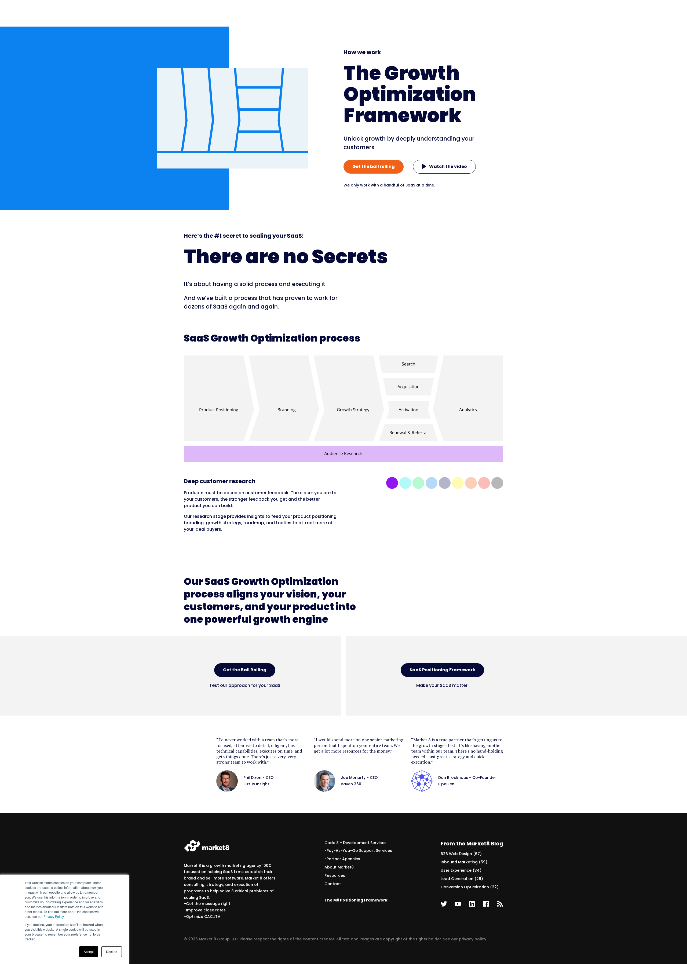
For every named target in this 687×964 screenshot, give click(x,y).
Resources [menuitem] (334, 875)
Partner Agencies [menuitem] (343, 859)
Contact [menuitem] (332, 883)
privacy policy (472, 939)
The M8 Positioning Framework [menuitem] (356, 900)
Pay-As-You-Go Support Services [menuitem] (359, 850)
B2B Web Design (461, 853)
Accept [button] (89, 951)
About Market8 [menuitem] (339, 867)
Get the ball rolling (373, 166)
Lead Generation (462, 878)
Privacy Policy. (53, 916)
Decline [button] (111, 951)
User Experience (461, 870)
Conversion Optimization (470, 887)
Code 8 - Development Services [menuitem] (355, 842)
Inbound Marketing (464, 862)
